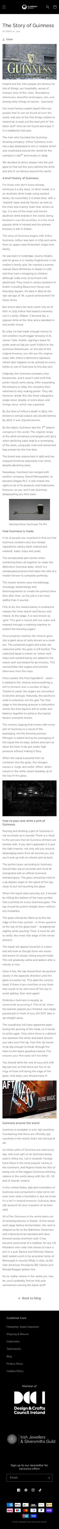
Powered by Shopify (39, 1522)
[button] (4, 7)
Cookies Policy (15, 1371)
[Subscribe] (48, 1478)
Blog (9, 1356)
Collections (13, 1341)
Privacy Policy (15, 1363)
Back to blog (31, 1298)
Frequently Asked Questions (23, 1327)
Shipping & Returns (18, 1334)
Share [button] (9, 39)
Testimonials (14, 1349)
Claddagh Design (24, 1522)
